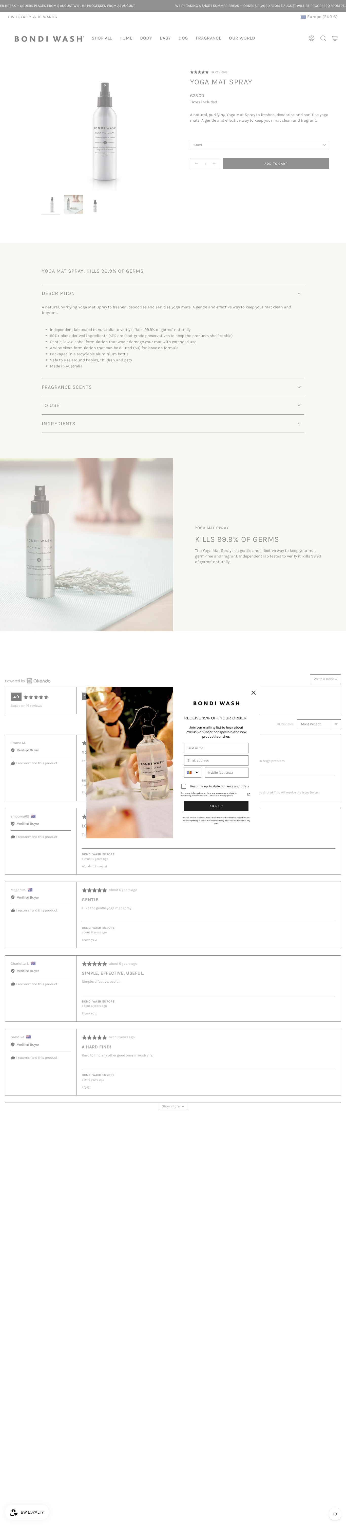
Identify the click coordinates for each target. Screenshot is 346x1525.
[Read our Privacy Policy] (248, 794)
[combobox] (192, 773)
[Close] (253, 693)
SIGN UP (216, 806)
